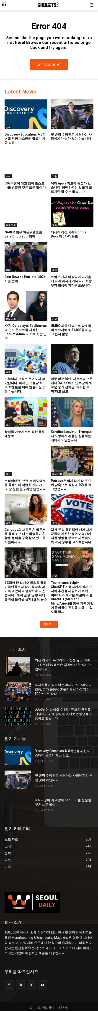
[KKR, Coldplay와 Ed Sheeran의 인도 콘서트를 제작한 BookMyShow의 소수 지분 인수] (26, 306)
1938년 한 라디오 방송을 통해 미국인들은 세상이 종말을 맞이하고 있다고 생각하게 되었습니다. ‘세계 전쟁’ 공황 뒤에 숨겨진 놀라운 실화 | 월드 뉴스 (26, 591)
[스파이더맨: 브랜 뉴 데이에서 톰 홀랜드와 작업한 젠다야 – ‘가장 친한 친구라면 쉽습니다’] (26, 461)
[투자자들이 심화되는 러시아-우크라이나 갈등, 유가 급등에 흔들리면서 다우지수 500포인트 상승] (18, 691)
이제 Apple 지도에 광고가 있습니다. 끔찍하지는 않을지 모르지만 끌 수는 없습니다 (71, 187)
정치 (54, 127)
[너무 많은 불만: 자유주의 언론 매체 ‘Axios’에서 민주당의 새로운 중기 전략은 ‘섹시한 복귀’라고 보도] (72, 359)
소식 (8, 176)
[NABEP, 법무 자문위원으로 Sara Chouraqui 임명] (26, 212)
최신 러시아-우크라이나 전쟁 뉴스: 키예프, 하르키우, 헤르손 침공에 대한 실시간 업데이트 (63, 664)
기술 (54, 176)
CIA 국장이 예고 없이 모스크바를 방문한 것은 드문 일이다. (25, 185)
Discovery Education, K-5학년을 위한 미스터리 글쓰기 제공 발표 (25, 138)
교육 (8, 127)
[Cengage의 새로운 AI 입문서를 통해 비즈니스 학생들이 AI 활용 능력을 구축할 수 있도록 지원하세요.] (26, 509)
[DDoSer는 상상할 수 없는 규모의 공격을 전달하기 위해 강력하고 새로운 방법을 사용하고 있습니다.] (18, 716)
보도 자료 (11, 225)
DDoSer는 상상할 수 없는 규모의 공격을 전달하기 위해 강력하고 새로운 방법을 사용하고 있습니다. (64, 714)
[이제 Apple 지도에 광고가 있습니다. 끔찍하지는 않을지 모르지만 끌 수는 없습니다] (72, 163)
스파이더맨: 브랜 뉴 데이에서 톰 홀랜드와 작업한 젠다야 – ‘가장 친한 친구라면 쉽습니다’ (26, 485)
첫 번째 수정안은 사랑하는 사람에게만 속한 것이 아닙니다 (71, 136)
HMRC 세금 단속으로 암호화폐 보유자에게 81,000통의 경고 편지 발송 (71, 330)
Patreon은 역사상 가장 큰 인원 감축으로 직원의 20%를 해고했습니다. (71, 485)
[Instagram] (20, 984)
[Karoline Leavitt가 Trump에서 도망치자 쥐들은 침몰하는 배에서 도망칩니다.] (72, 412)
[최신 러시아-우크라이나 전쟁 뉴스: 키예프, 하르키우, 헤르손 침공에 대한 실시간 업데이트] (18, 666)
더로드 (47, 624)
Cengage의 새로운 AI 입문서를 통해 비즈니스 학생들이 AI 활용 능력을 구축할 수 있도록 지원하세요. (25, 536)
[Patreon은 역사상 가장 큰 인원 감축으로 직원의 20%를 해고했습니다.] (72, 461)
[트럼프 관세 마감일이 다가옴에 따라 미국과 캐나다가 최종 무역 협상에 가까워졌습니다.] (72, 257)
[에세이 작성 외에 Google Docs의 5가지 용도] (72, 212)
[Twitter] (31, 984)
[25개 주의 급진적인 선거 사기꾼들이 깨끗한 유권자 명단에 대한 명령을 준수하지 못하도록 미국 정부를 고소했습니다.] (72, 509)
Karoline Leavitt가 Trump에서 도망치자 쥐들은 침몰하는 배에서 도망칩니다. (71, 436)
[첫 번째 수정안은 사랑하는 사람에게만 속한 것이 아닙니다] (72, 114)
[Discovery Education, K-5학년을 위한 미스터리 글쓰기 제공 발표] (26, 114)
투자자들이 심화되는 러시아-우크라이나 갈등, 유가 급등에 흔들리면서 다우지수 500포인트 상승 (63, 689)
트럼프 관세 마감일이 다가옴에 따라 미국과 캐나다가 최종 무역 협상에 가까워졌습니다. (71, 281)
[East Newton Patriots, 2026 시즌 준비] (26, 257)
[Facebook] (9, 984)
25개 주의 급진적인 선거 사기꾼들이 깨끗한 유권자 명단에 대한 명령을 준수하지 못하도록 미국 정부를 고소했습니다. (71, 536)
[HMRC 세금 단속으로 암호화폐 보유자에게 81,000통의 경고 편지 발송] (72, 306)
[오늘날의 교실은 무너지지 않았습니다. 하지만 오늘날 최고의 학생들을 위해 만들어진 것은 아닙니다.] (26, 359)
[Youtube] (42, 984)
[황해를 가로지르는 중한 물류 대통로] (26, 412)
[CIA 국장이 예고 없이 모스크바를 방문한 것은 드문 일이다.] (26, 163)
